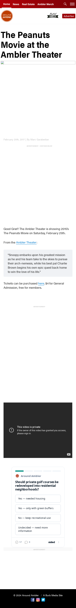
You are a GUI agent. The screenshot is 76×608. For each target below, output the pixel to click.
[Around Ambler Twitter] (43, 599)
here (41, 283)
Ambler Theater (26, 242)
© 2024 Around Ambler (26, 595)
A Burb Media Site (53, 595)
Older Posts (38, 577)
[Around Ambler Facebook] (33, 599)
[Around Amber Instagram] (38, 599)
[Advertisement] (38, 185)
